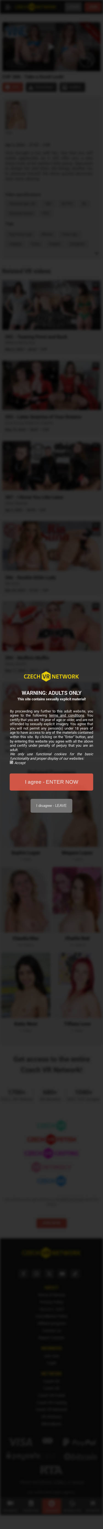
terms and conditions (66, 715)
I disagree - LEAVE (51, 806)
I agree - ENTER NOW (51, 782)
